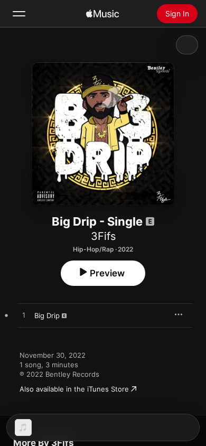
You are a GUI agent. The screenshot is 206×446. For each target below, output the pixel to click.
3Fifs (103, 236)
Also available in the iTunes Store (74, 389)
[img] (102, 13)
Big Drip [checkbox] (47, 315)
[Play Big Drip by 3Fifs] (23, 315)
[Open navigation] (19, 13)
